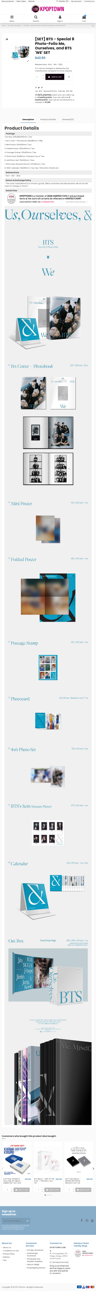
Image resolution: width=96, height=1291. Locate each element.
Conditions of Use (11, 1250)
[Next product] (93, 26)
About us (7, 1247)
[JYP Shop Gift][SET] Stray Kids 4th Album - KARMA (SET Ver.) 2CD (12, 1181)
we (36, 91)
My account (76, 1)
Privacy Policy (9, 1254)
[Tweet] (39, 87)
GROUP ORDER (33, 1264)
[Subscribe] (27, 1221)
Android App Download (32, 1254)
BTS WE (69, 91)
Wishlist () (63, 1)
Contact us (89, 1)
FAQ (5, 1260)
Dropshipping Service (36, 1267)
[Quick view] (19, 1177)
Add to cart (57, 77)
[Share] (36, 87)
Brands (32, 1)
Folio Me (61, 91)
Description (28, 119)
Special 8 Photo (50, 91)
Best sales (21, 1)
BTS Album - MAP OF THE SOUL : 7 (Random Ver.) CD (44, 1181)
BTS (40, 91)
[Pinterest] (41, 87)
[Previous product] (92, 26)
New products (8, 1)
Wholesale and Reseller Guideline (34, 1260)
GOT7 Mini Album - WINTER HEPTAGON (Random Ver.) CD (73, 1181)
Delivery (6, 1257)
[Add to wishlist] (69, 77)
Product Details (48, 119)
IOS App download (35, 1250)
